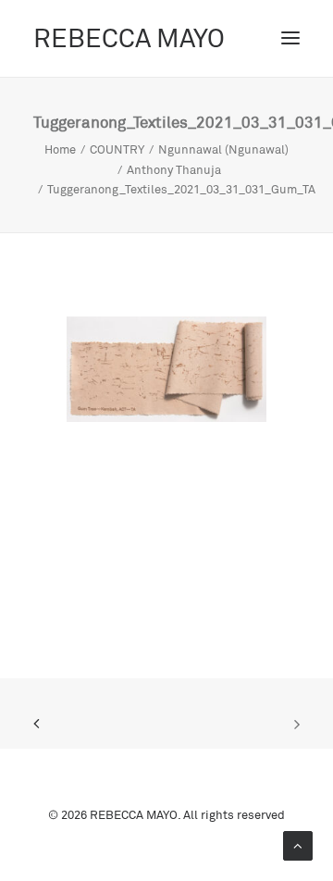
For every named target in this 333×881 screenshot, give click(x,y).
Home (60, 149)
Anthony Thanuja (174, 169)
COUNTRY (117, 149)
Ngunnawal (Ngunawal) (223, 149)
